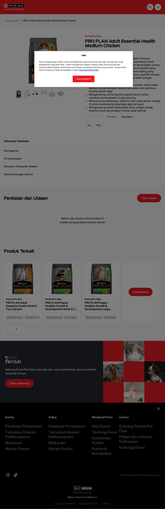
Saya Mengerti (83, 79)
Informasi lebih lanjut (89, 70)
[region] (83, 69)
